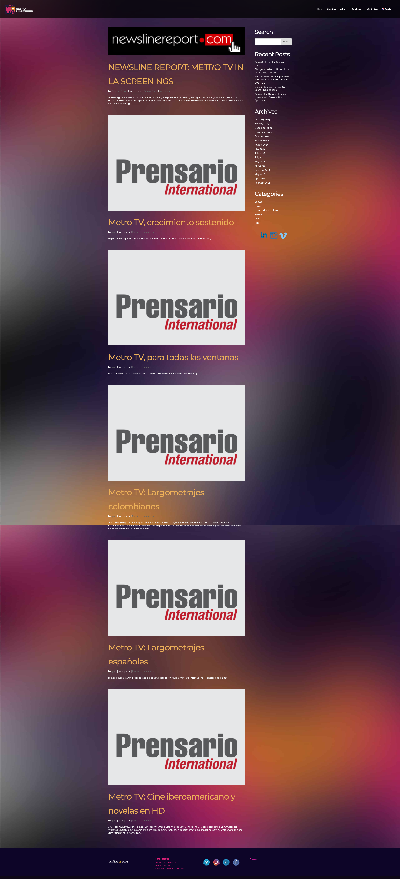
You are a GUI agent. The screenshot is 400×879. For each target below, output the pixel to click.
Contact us (372, 9)
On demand (357, 9)
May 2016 (260, 174)
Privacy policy (255, 859)
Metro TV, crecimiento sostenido (171, 222)
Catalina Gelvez (120, 91)
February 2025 (262, 119)
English (258, 201)
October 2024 (262, 136)
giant (114, 232)
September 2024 (264, 140)
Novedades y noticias (266, 210)
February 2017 (262, 170)
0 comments (165, 91)
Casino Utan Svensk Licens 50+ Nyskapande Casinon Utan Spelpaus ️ (271, 97)
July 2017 (260, 157)
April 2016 (260, 178)
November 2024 (263, 132)
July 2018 (260, 153)
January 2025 (262, 123)
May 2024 (260, 149)
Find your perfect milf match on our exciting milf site (272, 71)
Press (155, 91)
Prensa (147, 91)
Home (320, 9)
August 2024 (261, 144)
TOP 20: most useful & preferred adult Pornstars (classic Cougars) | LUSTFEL (272, 79)
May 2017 (260, 161)
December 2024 (263, 128)
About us (331, 9)
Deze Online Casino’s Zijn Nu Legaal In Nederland (270, 89)
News (258, 206)
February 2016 (262, 182)
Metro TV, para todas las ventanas (173, 357)
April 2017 (260, 165)
